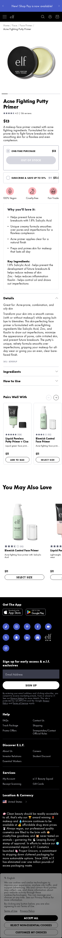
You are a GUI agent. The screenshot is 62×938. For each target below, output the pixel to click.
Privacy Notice (17, 698)
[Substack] (37, 637)
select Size (48, 459)
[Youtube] (48, 626)
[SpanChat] (16, 637)
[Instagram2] (6, 648)
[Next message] (59, 6)
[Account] (50, 17)
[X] (6, 637)
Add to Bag (17, 459)
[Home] (12, 16)
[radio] (8, 151)
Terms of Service (20, 703)
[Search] (43, 16)
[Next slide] (56, 397)
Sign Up (31, 685)
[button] (31, 61)
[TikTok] (6, 626)
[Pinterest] (27, 626)
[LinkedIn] (27, 637)
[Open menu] (5, 16)
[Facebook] (37, 626)
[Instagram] (16, 626)
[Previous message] (3, 6)
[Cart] (57, 17)
